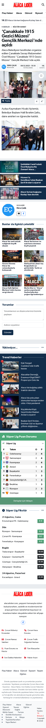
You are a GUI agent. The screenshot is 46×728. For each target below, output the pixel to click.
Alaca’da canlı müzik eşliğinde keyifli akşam (11, 244)
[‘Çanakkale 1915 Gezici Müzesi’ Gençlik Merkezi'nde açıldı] (23, 84)
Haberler (6, 27)
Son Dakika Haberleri (13, 658)
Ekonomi (6, 710)
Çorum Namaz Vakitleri (9, 640)
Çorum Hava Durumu (31, 631)
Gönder (8, 332)
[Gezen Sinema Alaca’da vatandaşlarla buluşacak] (12, 256)
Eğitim (23, 674)
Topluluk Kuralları (12, 720)
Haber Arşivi (32, 658)
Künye (22, 717)
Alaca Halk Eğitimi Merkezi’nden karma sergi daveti (11, 290)
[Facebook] (23, 214)
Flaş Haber (7, 13)
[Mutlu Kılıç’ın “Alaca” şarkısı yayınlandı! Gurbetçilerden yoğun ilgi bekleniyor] (34, 280)
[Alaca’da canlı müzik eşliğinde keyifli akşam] (12, 234)
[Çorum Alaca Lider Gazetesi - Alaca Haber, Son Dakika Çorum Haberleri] (22, 5)
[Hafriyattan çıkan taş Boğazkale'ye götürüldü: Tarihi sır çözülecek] (34, 256)
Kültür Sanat (19, 27)
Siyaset (39, 13)
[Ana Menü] (3, 5)
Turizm (21, 712)
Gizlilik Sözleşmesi (13, 715)
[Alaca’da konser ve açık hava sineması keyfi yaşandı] (34, 234)
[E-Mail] (19, 214)
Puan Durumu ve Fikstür (10, 650)
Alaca (19, 13)
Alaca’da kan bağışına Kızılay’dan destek (23, 20)
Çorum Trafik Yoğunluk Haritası (31, 640)
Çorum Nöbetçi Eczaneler (10, 631)
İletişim (8, 717)
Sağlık (17, 710)
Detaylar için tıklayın (23, 501)
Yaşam (40, 671)
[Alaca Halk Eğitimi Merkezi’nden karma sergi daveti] (12, 280)
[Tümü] (42, 348)
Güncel (28, 13)
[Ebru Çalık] (8, 210)
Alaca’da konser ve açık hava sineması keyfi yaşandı (32, 244)
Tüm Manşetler (33, 649)
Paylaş (7, 101)
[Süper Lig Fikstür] (42, 510)
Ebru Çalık (21, 208)
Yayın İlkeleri (10, 722)
